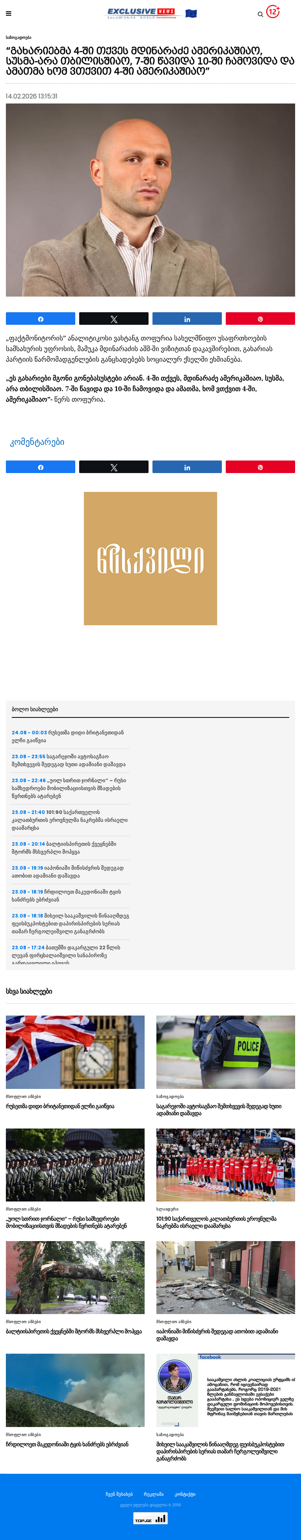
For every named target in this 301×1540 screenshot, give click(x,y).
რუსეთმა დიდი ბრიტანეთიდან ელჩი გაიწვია (60, 1106)
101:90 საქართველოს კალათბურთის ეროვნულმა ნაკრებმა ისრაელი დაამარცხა (70, 820)
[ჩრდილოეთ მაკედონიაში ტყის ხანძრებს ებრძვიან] (75, 1390)
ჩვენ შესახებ (119, 1494)
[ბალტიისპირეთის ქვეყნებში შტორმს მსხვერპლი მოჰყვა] (75, 1277)
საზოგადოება (18, 38)
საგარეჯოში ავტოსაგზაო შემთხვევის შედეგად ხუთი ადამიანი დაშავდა (69, 760)
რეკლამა (154, 1494)
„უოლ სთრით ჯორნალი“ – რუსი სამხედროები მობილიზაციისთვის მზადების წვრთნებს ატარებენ (69, 788)
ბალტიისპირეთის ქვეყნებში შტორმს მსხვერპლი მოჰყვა (64, 848)
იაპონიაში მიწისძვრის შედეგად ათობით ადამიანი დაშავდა (68, 871)
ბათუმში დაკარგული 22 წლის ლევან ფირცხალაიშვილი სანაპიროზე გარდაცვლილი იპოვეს (66, 955)
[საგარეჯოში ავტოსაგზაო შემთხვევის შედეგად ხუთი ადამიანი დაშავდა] (225, 1052)
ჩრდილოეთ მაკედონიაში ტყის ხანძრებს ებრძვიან (67, 1444)
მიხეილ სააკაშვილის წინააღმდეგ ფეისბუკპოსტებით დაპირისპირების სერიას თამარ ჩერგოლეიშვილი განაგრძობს (70, 923)
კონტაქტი (185, 1494)
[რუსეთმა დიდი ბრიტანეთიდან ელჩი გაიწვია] (75, 1052)
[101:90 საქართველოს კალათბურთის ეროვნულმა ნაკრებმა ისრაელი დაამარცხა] (225, 1165)
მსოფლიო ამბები (23, 1097)
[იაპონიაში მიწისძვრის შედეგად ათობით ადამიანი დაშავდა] (225, 1277)
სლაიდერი (167, 1209)
